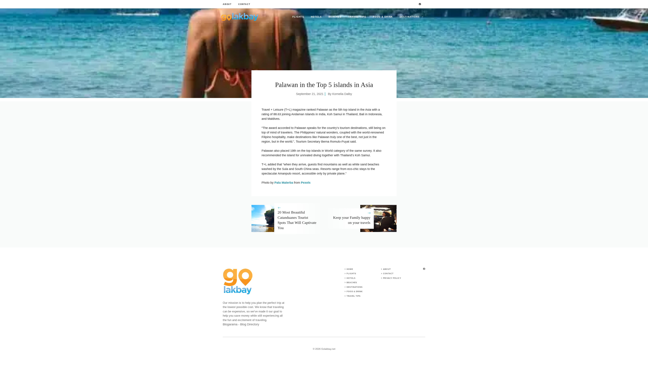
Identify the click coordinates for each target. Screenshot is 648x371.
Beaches (335, 17)
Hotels (316, 17)
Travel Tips (357, 17)
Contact (244, 4)
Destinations (410, 17)
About (227, 4)
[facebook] (420, 4)
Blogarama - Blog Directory (241, 324)
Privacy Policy (392, 278)
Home (350, 269)
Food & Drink (383, 17)
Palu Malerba (283, 182)
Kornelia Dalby (342, 94)
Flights (298, 17)
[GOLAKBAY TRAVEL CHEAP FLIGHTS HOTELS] (239, 16)
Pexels (305, 182)
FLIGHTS (351, 274)
